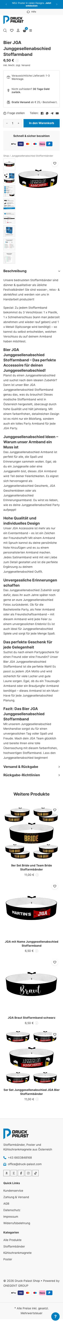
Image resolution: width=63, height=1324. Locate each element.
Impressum (10, 1216)
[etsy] (14, 1173)
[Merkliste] (11, 30)
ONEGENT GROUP (15, 1285)
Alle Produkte (12, 1240)
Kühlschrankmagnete (17, 1252)
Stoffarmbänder (14, 1246)
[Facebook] (42, 113)
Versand (25, 65)
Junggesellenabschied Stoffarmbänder (32, 155)
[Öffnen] (30, 30)
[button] (6, 4)
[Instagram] (28, 1173)
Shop (6, 155)
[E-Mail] (57, 113)
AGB (6, 1203)
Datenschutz (11, 1210)
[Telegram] (52, 113)
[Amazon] (6, 1173)
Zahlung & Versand (16, 1197)
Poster (7, 1259)
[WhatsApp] (47, 113)
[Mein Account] (18, 30)
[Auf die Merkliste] (55, 163)
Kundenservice (13, 1190)
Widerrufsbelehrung (16, 1223)
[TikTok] (35, 1173)
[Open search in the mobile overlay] (5, 31)
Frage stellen (16, 113)
